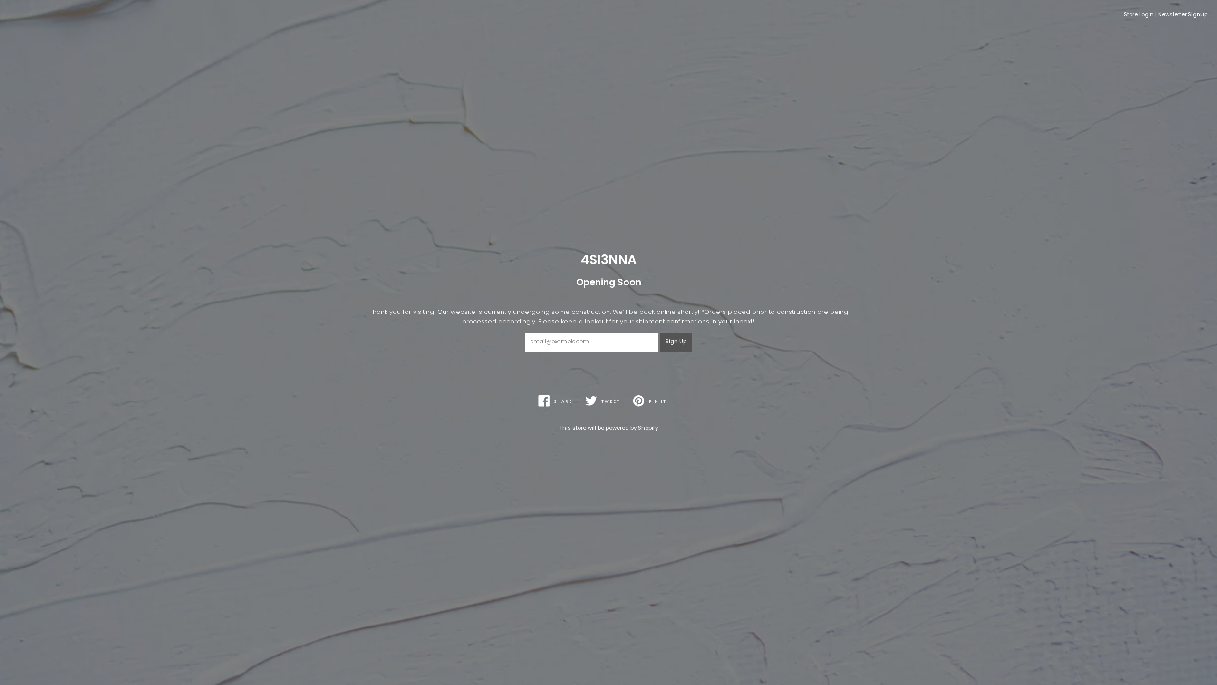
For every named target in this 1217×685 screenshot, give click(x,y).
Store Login (1139, 14)
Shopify (648, 427)
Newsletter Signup (1182, 14)
